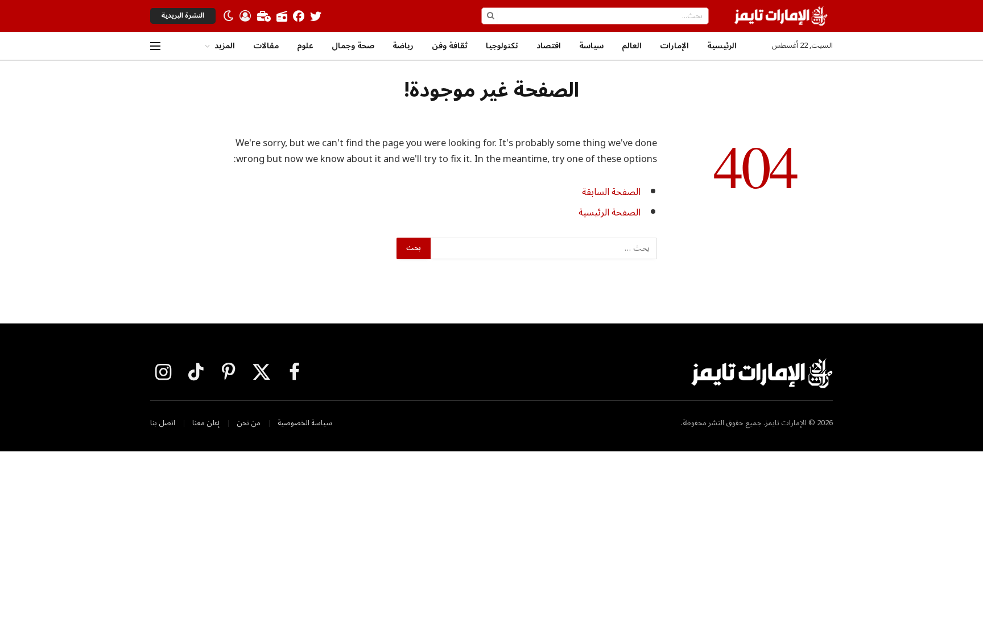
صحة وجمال (353, 46)
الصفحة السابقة (611, 192)
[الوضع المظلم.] (229, 16)
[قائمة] (155, 46)
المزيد (224, 46)
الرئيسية (722, 46)
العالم (632, 46)
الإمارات (674, 46)
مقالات (266, 46)
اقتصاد (548, 46)
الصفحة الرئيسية (610, 212)
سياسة (591, 46)
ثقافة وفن (450, 46)
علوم (305, 46)
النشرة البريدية (183, 16)
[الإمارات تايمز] (781, 16)
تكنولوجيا (502, 46)
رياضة (403, 46)
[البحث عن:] (543, 248)
